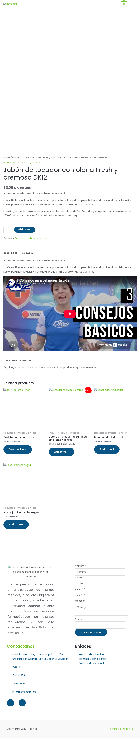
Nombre (80, 566)
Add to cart (25, 229)
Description (10, 253)
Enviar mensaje (91, 632)
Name (78, 619)
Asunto (80, 589)
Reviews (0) (27, 253)
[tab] (10, 253)
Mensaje (81, 601)
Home (6, 157)
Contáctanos (21, 646)
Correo (80, 577)
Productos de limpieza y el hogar (30, 157)
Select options (17, 449)
